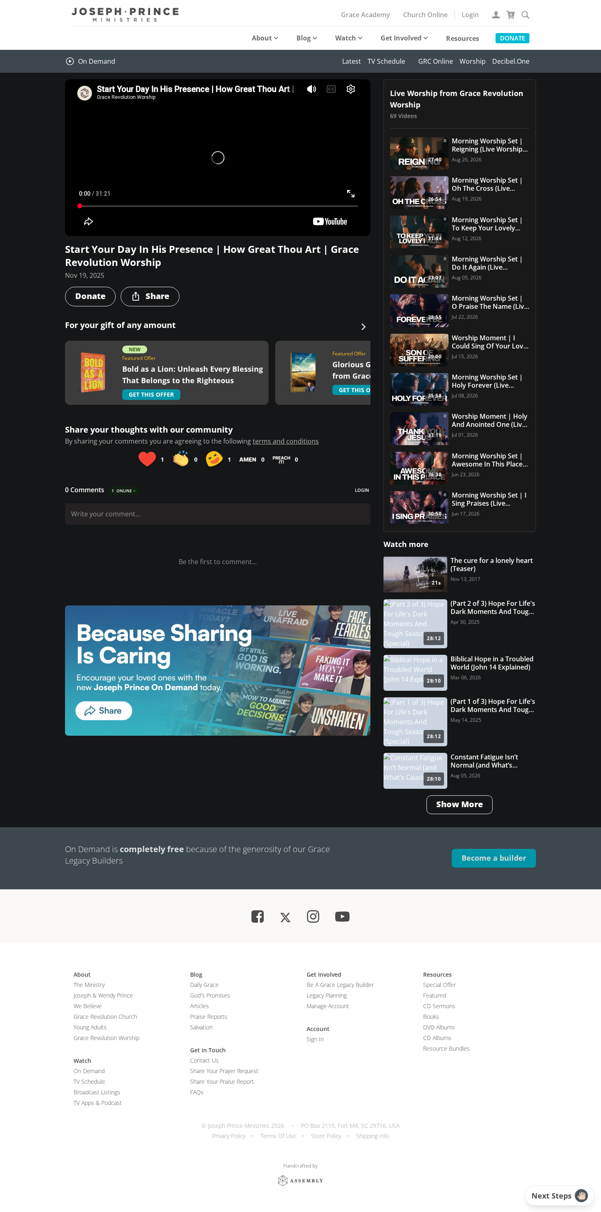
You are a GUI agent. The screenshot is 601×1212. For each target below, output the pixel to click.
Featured (434, 995)
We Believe (88, 1006)
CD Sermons (439, 1006)
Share (157, 295)
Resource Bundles (446, 1048)
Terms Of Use (278, 1136)
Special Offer (439, 985)
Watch (345, 37)
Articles (199, 1006)
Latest (351, 61)
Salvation (201, 1027)
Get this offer (151, 394)
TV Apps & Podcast (98, 1103)
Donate (512, 38)
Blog (303, 37)
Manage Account (328, 1006)
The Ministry (89, 985)
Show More (459, 804)
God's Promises (210, 995)
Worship (473, 61)
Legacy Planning (327, 995)
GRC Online (435, 61)
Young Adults (90, 1027)
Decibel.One (510, 61)
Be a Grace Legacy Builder (340, 985)
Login (470, 14)
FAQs (197, 1092)
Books (431, 1016)
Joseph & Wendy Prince (103, 995)
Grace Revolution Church (105, 1016)
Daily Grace (204, 985)
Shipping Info (372, 1136)
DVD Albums (439, 1027)
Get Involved (401, 37)
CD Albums (437, 1038)
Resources (462, 38)
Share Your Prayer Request (224, 1071)
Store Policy (326, 1136)
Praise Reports (208, 1016)
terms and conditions (286, 441)
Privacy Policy (228, 1136)
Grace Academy (365, 14)
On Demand (96, 61)
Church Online (425, 14)
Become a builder (494, 858)
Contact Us (204, 1060)
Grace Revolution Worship (106, 1038)
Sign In (315, 1039)
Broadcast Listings (97, 1092)
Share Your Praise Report (222, 1081)
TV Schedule (386, 61)
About (262, 37)
